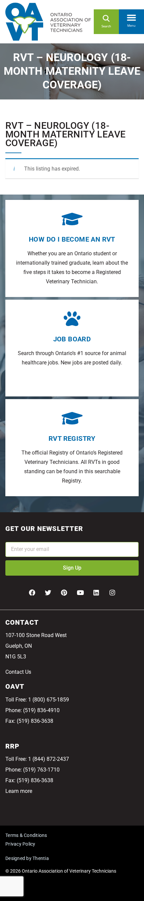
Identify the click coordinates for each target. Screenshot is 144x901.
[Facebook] (31, 592)
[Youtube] (80, 592)
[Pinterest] (64, 592)
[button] (131, 16)
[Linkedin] (96, 592)
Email (12, 537)
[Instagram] (112, 592)
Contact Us (18, 672)
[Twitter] (48, 592)
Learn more (18, 791)
